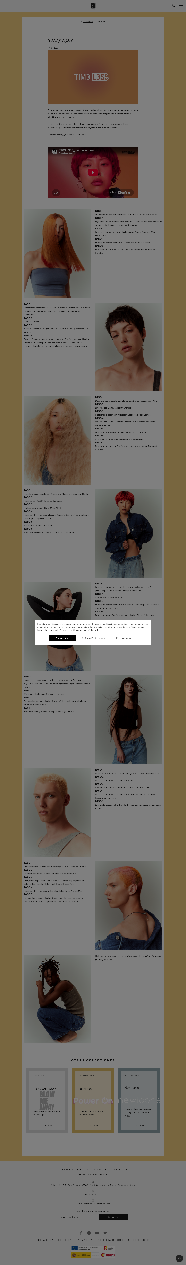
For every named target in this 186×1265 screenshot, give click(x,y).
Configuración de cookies (93, 638)
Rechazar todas (123, 638)
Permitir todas (62, 638)
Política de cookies (68, 630)
